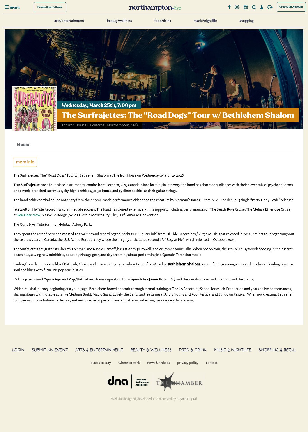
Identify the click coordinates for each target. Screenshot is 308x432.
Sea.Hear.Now (28, 214)
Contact (212, 362)
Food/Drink (162, 20)
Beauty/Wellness (119, 20)
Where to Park (129, 362)
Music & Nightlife (232, 349)
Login (18, 349)
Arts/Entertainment (69, 20)
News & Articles (158, 362)
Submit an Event (50, 349)
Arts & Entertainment (99, 349)
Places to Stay (100, 362)
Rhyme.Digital (187, 399)
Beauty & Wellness (151, 349)
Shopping (246, 20)
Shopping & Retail (277, 349)
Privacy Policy (187, 362)
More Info (25, 162)
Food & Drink (193, 349)
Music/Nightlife (205, 20)
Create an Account (291, 7)
